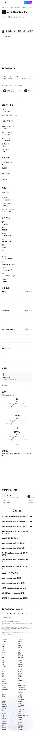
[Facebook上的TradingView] (7, 613)
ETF (3, 648)
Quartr (24, 632)
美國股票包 (20, 666)
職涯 (19, 678)
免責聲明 (20, 696)
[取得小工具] (30, 391)
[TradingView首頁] (6, 2)
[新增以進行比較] (18, 90)
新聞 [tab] (19, 31)
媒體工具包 (20, 680)
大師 (3, 725)
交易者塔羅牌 (21, 687)
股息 (3, 675)
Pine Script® (5, 689)
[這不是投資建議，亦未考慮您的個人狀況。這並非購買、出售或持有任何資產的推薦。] (13, 395)
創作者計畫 (4, 706)
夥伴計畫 (20, 727)
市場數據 (20, 645)
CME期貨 (20, 662)
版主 (3, 710)
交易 (3, 715)
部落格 (19, 675)
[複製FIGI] (14, 276)
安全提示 (20, 703)
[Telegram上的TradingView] (22, 613)
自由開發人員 (5, 727)
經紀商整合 (20, 726)
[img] (25, 17)
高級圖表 (20, 717)
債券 (3, 650)
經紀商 (19, 654)
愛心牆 (3, 703)
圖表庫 (19, 713)
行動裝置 (4, 694)
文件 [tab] (15, 31)
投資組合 (4, 682)
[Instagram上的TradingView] (15, 613)
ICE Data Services (13, 621)
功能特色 (20, 641)
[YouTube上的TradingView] (11, 613)
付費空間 (4, 729)
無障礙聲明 (20, 701)
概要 (19, 652)
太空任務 (20, 673)
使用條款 (20, 694)
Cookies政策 (21, 699)
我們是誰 (20, 671)
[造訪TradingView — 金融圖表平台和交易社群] (8, 68)
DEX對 (3, 655)
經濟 (3, 671)
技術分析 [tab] (30, 31)
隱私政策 (20, 697)
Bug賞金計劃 (21, 705)
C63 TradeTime (22, 689)
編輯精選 (4, 718)
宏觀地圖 (4, 687)
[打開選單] (2, 2)
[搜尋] (20, 2)
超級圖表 (4, 641)
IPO (3, 676)
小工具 (19, 712)
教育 (3, 717)
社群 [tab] (24, 31)
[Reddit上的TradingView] (30, 613)
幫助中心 (20, 676)
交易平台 (20, 719)
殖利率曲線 (4, 683)
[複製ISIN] (14, 264)
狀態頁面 (20, 706)
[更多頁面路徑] (7, 7)
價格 (19, 643)
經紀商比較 (20, 655)
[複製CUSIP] (11, 270)
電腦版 (3, 696)
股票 (3, 646)
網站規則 (4, 708)
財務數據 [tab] (9, 31)
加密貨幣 (4, 652)
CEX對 (3, 654)
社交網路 (4, 701)
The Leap (20, 657)
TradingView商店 (22, 685)
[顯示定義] (5, 109)
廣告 (19, 724)
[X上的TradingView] (3, 613)
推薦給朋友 (4, 704)
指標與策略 (4, 724)
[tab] (26, 292)
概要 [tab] (3, 31)
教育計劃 (20, 729)
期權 (3, 685)
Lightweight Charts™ (23, 715)
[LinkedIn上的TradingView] (18, 613)
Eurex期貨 (20, 664)
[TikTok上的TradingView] (26, 613)
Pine (3, 657)
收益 (3, 673)
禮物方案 (20, 647)
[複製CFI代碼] (8, 281)
